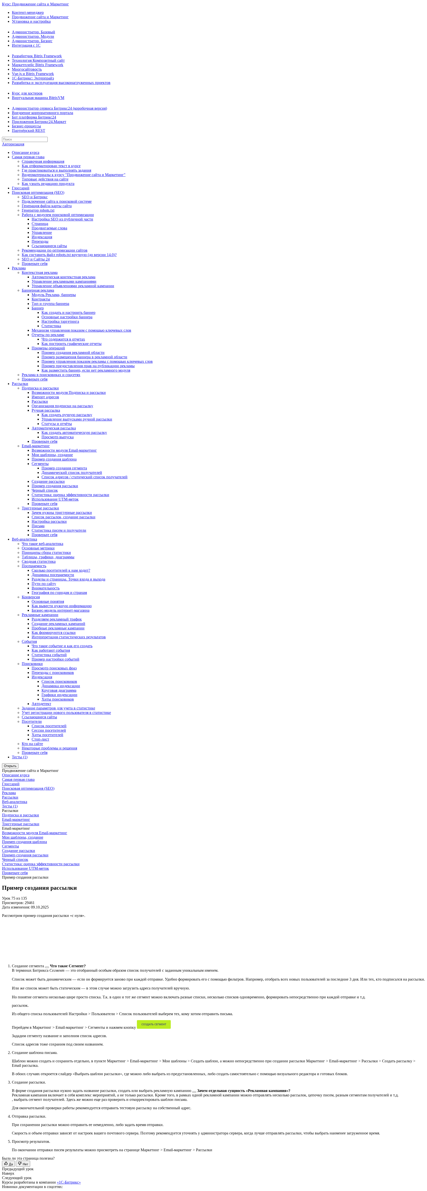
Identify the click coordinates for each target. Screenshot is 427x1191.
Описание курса (25, 152)
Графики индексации (59, 695)
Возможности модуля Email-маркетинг (64, 450)
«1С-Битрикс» (69, 1182)
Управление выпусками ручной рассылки (77, 419)
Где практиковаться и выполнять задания (56, 170)
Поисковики (32, 664)
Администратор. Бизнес (32, 41)
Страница (40, 224)
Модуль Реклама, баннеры (54, 295)
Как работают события (51, 650)
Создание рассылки (48, 481)
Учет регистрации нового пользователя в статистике (66, 712)
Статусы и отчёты (57, 424)
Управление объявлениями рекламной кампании (73, 286)
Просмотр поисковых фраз (54, 668)
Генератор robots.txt (38, 210)
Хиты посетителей (47, 735)
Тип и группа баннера (50, 304)
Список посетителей (49, 726)
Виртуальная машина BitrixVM (38, 98)
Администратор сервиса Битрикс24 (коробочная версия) (59, 108)
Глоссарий (20, 188)
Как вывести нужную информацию (62, 606)
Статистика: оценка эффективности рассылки (70, 495)
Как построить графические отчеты (72, 344)
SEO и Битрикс (35, 197)
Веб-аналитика (24, 539)
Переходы (40, 241)
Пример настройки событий (55, 659)
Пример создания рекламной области (73, 352)
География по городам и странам (59, 592)
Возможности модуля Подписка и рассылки (69, 392)
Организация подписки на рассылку (62, 406)
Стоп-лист (40, 739)
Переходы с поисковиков (53, 672)
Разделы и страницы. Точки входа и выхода (68, 579)
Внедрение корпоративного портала (42, 113)
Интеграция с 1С (26, 45)
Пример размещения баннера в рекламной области (84, 357)
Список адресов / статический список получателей (85, 477)
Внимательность (46, 588)
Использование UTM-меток (55, 499)
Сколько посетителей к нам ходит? (61, 570)
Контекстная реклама (40, 272)
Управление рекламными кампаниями (64, 281)
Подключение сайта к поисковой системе (57, 201)
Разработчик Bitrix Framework (37, 56)
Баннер (38, 308)
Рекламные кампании (40, 615)
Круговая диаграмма (59, 690)
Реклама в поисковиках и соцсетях (51, 375)
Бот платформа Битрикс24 (34, 117)
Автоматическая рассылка (54, 428)
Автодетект (41, 704)
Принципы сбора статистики (46, 552)
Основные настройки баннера (67, 317)
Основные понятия (48, 601)
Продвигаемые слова (49, 228)
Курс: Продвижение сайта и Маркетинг (35, 4)
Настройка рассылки (49, 521)
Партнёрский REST (28, 130)
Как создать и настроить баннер (68, 312)
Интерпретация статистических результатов (69, 637)
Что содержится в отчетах (63, 339)
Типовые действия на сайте (45, 179)
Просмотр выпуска (58, 437)
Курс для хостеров (27, 93)
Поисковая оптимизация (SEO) (38, 192)
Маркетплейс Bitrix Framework (37, 65)
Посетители (32, 721)
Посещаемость (34, 566)
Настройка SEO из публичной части (62, 219)
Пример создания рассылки (55, 486)
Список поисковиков (59, 681)
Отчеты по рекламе (48, 335)
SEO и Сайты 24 (36, 259)
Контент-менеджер (28, 12)
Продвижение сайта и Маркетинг (40, 17)
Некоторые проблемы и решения (49, 748)
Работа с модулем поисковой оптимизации (58, 215)
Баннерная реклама (38, 290)
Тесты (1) (19, 757)
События (29, 641)
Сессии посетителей (49, 730)
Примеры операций (48, 348)
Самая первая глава (28, 157)
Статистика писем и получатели (59, 530)
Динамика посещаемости (53, 575)
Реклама (19, 268)
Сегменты (40, 464)
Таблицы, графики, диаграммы (48, 557)
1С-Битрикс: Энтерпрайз (33, 78)
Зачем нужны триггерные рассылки (62, 512)
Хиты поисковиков (58, 699)
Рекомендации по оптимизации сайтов (54, 250)
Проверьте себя (34, 264)
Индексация (42, 237)
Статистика (51, 326)
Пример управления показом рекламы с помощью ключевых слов (97, 361)
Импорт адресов (45, 397)
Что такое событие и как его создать (62, 646)
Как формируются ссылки (54, 632)
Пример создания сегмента (64, 468)
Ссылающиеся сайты (49, 246)
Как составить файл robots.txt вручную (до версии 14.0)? (69, 255)
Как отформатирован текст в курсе (51, 166)
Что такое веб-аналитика (42, 544)
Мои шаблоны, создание (52, 455)
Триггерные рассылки (40, 508)
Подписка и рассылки (40, 388)
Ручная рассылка (46, 410)
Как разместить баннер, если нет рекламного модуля (86, 370)
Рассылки (20, 384)
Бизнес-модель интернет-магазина (60, 610)
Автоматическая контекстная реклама (63, 277)
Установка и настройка (31, 21)
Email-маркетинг (36, 446)
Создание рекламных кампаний (58, 624)
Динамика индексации (61, 686)
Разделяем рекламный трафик (57, 619)
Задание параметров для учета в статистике (58, 708)
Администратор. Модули (33, 36)
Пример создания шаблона (54, 459)
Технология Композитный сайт (38, 60)
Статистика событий (49, 655)
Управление (42, 232)
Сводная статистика (39, 561)
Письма (38, 526)
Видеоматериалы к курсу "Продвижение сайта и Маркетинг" (74, 175)
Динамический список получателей (72, 472)
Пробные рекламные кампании (58, 628)
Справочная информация (43, 161)
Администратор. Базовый (33, 32)
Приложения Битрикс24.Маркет (39, 122)
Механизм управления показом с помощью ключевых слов (81, 330)
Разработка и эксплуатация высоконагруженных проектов (61, 83)
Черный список (45, 490)
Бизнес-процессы (26, 126)
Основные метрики (38, 548)
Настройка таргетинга (60, 321)
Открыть (10, 766)
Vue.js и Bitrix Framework (33, 74)
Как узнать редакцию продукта (48, 184)
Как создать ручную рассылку (67, 415)
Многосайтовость (27, 69)
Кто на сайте (32, 744)
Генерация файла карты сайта (47, 206)
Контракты (41, 299)
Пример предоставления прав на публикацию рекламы (88, 366)
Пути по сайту (44, 584)
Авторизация (13, 144)
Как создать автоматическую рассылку (74, 432)
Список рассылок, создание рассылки (63, 517)
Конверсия (31, 597)
